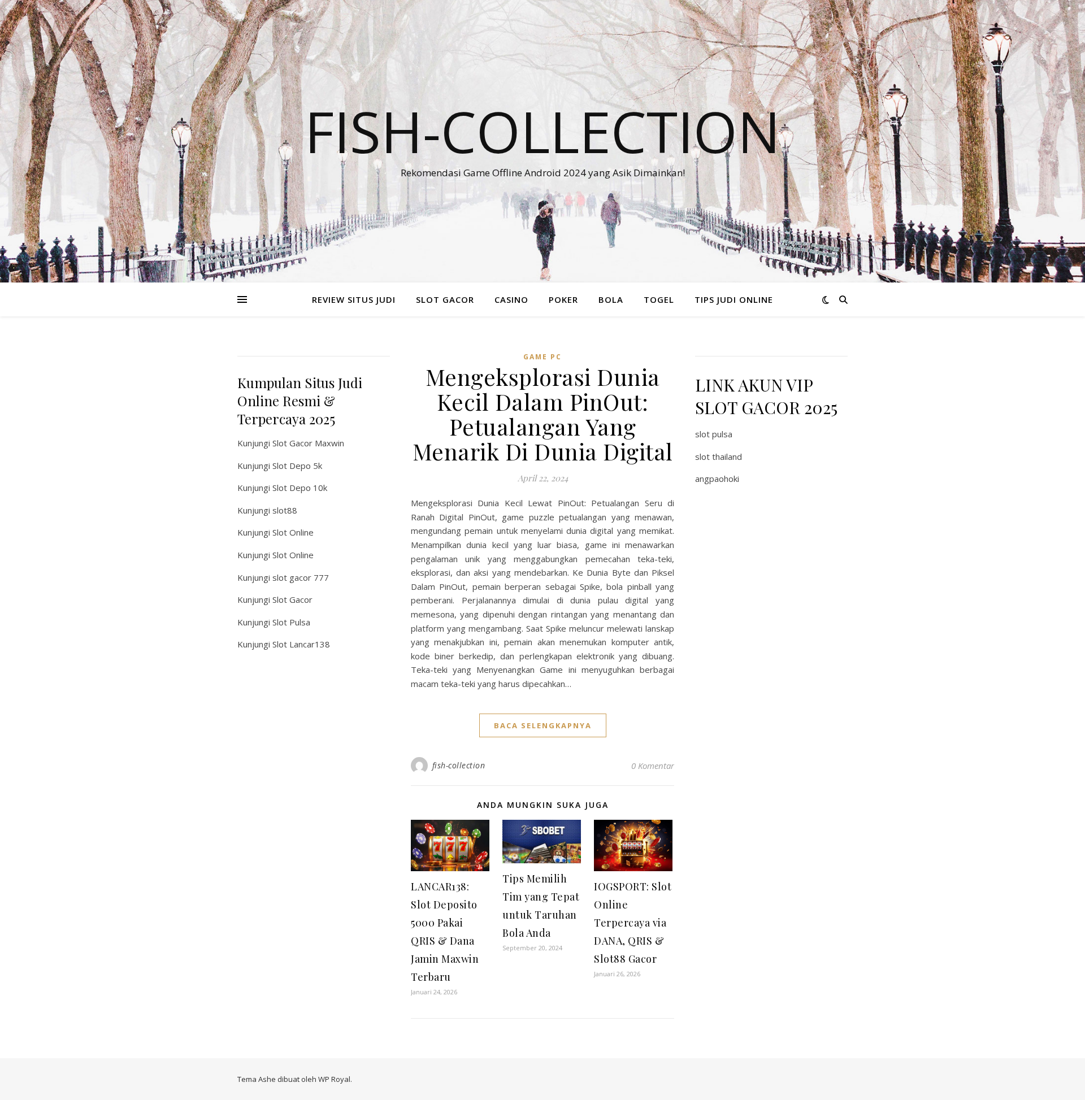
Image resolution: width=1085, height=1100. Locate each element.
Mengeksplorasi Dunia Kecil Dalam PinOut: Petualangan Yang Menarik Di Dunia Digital (543, 414)
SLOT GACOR (445, 299)
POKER (563, 299)
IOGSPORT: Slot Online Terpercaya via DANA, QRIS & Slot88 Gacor (632, 923)
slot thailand (718, 456)
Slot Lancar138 (301, 644)
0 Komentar (652, 765)
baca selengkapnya (543, 725)
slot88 (284, 510)
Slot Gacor (292, 599)
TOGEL (659, 299)
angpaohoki (717, 478)
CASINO (511, 299)
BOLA (610, 299)
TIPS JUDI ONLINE (734, 299)
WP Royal (334, 1079)
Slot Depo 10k (299, 487)
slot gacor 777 (300, 577)
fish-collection (458, 765)
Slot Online (293, 532)
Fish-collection (542, 131)
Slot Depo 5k (297, 465)
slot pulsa (713, 434)
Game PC (542, 357)
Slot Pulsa (291, 622)
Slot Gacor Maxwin (308, 443)
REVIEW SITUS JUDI (354, 299)
